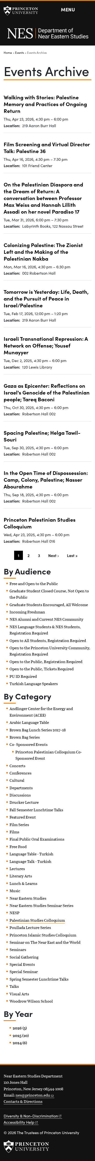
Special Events (22, 964)
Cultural (17, 780)
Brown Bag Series (25, 737)
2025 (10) (21, 1035)
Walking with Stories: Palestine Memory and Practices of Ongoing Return (45, 103)
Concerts (17, 765)
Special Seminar (24, 971)
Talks (14, 986)
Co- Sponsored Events (29, 744)
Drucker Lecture (24, 802)
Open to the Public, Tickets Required (42, 669)
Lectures (17, 868)
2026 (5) (20, 1028)
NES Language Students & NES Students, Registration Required (45, 630)
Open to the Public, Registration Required (46, 661)
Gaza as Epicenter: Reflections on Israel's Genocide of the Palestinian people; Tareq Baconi (47, 392)
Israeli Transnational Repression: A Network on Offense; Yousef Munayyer (46, 345)
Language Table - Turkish (31, 854)
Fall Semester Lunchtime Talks (36, 810)
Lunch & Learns (23, 883)
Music (15, 890)
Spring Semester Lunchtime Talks (39, 979)
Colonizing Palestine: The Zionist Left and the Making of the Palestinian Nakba (43, 251)
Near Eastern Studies (28, 898)
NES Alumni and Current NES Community (46, 619)
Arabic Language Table (29, 722)
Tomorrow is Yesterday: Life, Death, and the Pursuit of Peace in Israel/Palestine (46, 298)
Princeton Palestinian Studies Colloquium (40, 523)
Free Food (18, 846)
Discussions (20, 795)
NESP (14, 912)
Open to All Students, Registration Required (48, 640)
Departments (21, 787)
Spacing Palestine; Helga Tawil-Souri (42, 436)
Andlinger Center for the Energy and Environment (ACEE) (41, 712)
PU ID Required (23, 676)
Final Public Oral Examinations (37, 839)
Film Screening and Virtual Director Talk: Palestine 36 (47, 147)
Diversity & (31, 1115)
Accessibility (19, 1122)
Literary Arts (21, 876)
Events (19, 52)
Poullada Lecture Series (30, 927)
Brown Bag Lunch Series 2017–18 (38, 730)
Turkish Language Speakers (34, 683)
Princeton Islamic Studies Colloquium (43, 935)
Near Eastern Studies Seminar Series (41, 905)
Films (14, 832)
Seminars (18, 949)
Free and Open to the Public (34, 583)
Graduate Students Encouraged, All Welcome (49, 604)
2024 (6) (20, 1042)
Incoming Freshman (27, 612)
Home (8, 52)
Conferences (20, 773)
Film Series (19, 824)
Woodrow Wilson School (31, 1001)
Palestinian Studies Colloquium (37, 920)
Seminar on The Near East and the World (45, 942)
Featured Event (23, 817)
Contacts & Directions (23, 1101)
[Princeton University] (23, 10)
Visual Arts (19, 994)
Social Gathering (24, 957)
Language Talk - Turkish (30, 861)
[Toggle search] (88, 9)
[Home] (47, 36)
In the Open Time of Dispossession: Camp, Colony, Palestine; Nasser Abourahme (46, 479)
